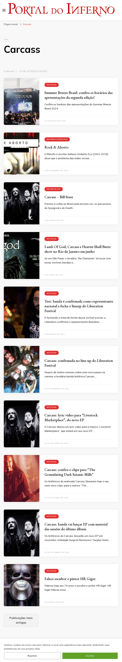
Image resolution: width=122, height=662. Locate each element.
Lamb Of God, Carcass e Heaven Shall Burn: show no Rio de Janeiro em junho (77, 249)
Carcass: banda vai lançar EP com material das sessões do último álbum (76, 526)
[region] (61, 650)
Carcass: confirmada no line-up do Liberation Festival (78, 363)
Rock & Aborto (56, 147)
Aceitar (90, 655)
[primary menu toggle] (4, 10)
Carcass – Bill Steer (58, 196)
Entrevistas (53, 189)
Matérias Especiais (57, 139)
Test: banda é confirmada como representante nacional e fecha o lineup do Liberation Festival (78, 306)
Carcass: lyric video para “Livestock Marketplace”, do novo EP (71, 417)
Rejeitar (32, 655)
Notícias (51, 85)
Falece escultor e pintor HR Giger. (70, 578)
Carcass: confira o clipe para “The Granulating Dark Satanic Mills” (69, 472)
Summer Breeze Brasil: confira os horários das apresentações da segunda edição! (78, 95)
